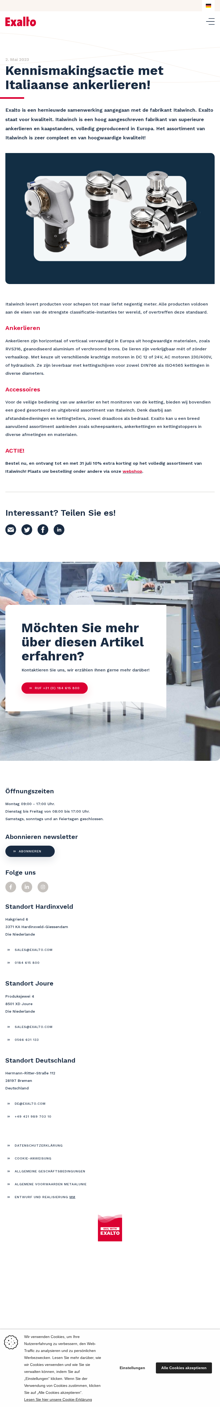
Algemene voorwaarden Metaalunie (51, 1184)
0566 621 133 (27, 1040)
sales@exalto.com (34, 950)
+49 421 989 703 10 (33, 1116)
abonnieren (30, 851)
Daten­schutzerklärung (39, 1145)
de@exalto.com (30, 1104)
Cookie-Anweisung (33, 1158)
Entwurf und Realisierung (45, 1197)
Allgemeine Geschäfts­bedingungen (50, 1171)
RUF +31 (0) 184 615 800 (57, 688)
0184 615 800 (27, 963)
